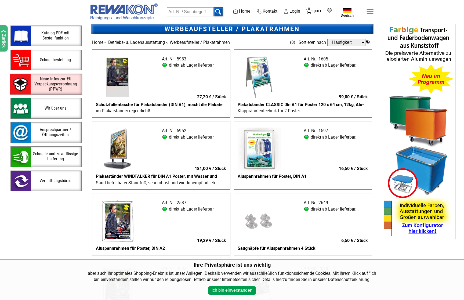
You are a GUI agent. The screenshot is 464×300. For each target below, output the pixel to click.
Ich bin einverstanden (232, 290)
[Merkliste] (329, 10)
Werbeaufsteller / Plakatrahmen (200, 42)
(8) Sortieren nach (308, 42)
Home (98, 42)
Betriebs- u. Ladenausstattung (137, 42)
